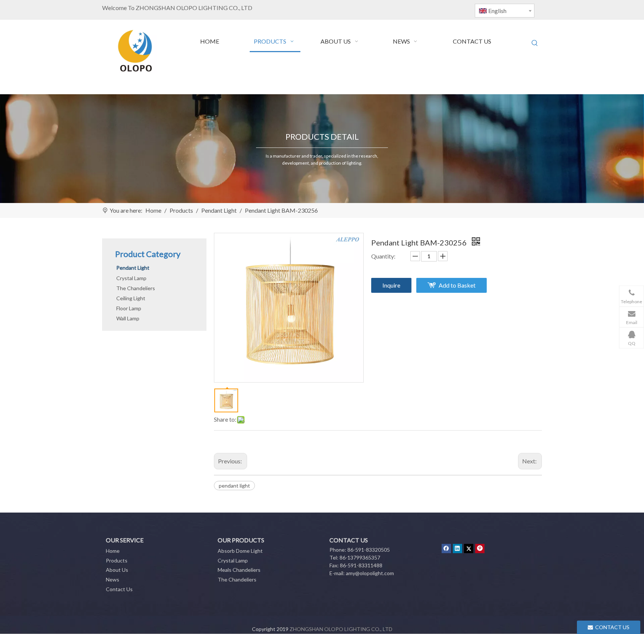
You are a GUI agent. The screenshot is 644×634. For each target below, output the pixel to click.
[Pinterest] (479, 548)
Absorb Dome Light (240, 551)
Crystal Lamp (131, 278)
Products (116, 560)
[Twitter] (468, 548)
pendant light (234, 485)
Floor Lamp (128, 308)
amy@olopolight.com (370, 573)
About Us (117, 570)
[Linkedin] (457, 548)
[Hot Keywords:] (535, 43)
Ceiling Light (130, 298)
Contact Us (119, 589)
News (112, 579)
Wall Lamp (127, 318)
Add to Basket (457, 285)
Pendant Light (132, 267)
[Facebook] (446, 548)
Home (113, 551)
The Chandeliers (135, 288)
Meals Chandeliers (239, 570)
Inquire (391, 285)
